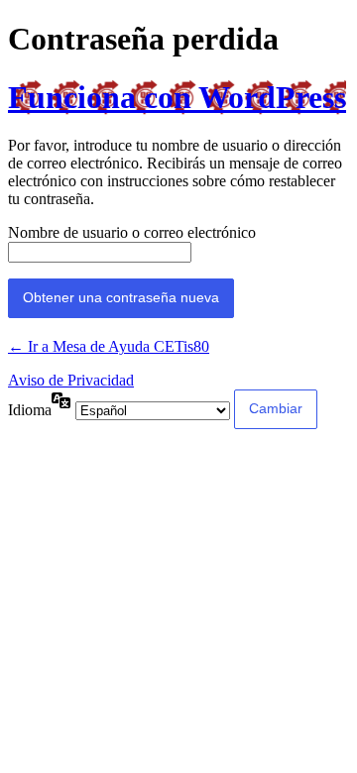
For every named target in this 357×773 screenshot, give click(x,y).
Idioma (30, 409)
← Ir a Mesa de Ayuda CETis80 (108, 346)
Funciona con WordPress (177, 97)
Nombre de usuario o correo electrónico (132, 232)
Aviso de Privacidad (71, 380)
